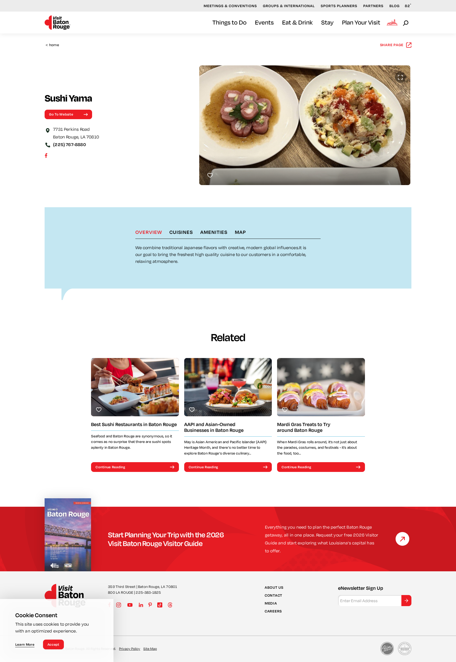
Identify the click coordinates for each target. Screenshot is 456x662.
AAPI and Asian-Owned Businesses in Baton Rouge (214, 427)
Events (264, 22)
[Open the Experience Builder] (392, 22)
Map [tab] (240, 232)
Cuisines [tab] (181, 232)
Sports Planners (339, 5)
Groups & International (289, 5)
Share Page (392, 44)
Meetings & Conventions (230, 5)
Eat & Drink (297, 22)
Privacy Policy (129, 648)
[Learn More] (402, 539)
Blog (395, 5)
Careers (273, 611)
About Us (274, 587)
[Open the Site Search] (406, 22)
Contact (273, 595)
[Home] (57, 22)
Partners (373, 5)
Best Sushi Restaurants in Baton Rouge (134, 424)
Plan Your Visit (361, 22)
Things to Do (229, 22)
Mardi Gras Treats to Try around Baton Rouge (303, 427)
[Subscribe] (406, 600)
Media (271, 603)
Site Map (150, 648)
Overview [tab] (148, 232)
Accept (53, 644)
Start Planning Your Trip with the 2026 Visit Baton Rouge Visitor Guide (166, 539)
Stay (327, 22)
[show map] (48, 129)
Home (52, 45)
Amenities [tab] (213, 232)
